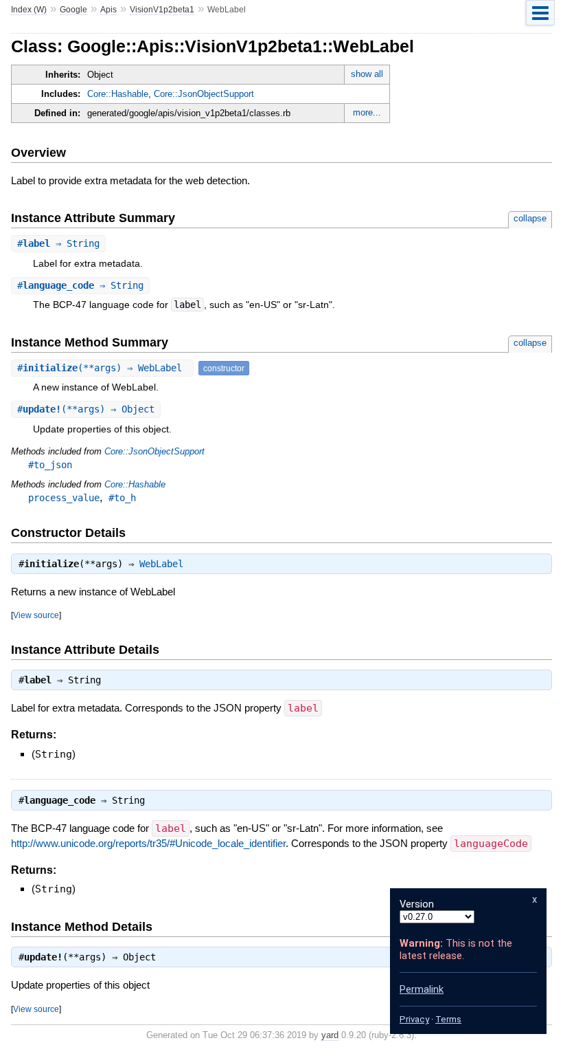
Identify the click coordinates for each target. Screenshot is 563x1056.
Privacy (414, 1019)
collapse (530, 218)
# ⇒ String (58, 243)
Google (73, 9)
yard (329, 1035)
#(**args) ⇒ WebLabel (102, 367)
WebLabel (161, 563)
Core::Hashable (117, 94)
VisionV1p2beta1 (162, 9)
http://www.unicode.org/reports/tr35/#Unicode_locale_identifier (148, 843)
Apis (108, 9)
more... (367, 112)
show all (367, 74)
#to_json (50, 464)
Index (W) (29, 9)
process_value (64, 497)
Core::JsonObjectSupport (204, 94)
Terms (448, 1019)
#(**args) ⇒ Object (85, 409)
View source (36, 614)
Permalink (422, 989)
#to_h (122, 497)
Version (417, 904)
